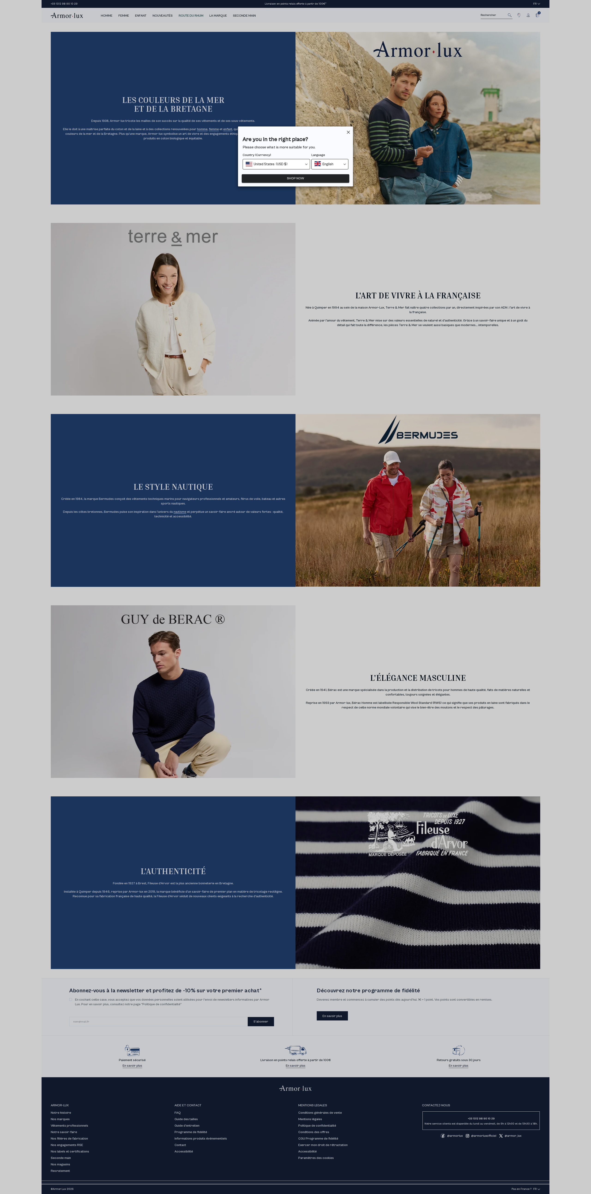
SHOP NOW (295, 178)
